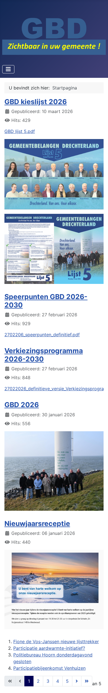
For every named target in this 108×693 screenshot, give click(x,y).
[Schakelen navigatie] (8, 69)
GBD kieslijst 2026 (35, 101)
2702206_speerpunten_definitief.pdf (42, 334)
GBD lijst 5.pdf (19, 131)
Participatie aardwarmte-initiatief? (49, 648)
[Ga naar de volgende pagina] (76, 681)
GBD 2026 (21, 405)
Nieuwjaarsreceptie (37, 523)
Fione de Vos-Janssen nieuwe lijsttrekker (56, 641)
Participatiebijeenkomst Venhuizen (49, 668)
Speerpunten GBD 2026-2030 (46, 300)
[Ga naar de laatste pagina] (86, 681)
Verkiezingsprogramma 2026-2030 (43, 354)
